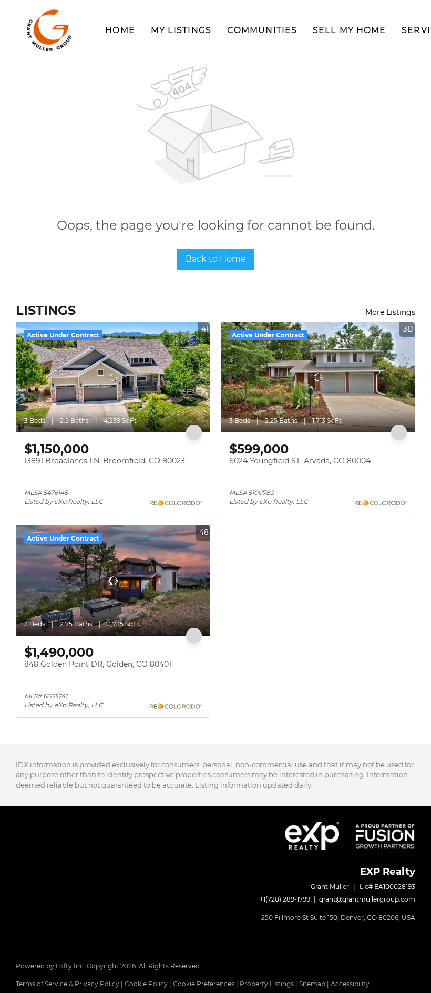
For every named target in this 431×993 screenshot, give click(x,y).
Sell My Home (349, 30)
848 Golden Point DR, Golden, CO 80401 (97, 664)
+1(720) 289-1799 (285, 899)
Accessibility (350, 984)
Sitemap (312, 984)
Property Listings (267, 984)
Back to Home (216, 259)
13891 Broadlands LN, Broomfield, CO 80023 (104, 461)
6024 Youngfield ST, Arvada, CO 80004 (300, 461)
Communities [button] (262, 30)
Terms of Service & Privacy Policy (67, 984)
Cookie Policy (146, 984)
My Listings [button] (181, 30)
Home (120, 30)
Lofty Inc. (70, 966)
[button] (50, 30)
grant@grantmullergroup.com (367, 899)
